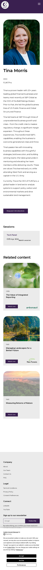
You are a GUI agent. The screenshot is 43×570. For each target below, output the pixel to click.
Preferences (21, 565)
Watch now (12, 306)
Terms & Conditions (10, 488)
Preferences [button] (19, 550)
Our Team (6, 470)
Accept (21, 556)
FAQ (4, 478)
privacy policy (16, 528)
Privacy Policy (8, 492)
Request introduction (15, 211)
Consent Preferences (11, 495)
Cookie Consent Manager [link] (10, 532)
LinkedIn (6, 506)
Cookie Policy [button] (11, 547)
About (5, 466)
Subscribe (32, 521)
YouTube (6, 509)
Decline (21, 560)
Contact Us (7, 474)
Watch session (25, 240)
